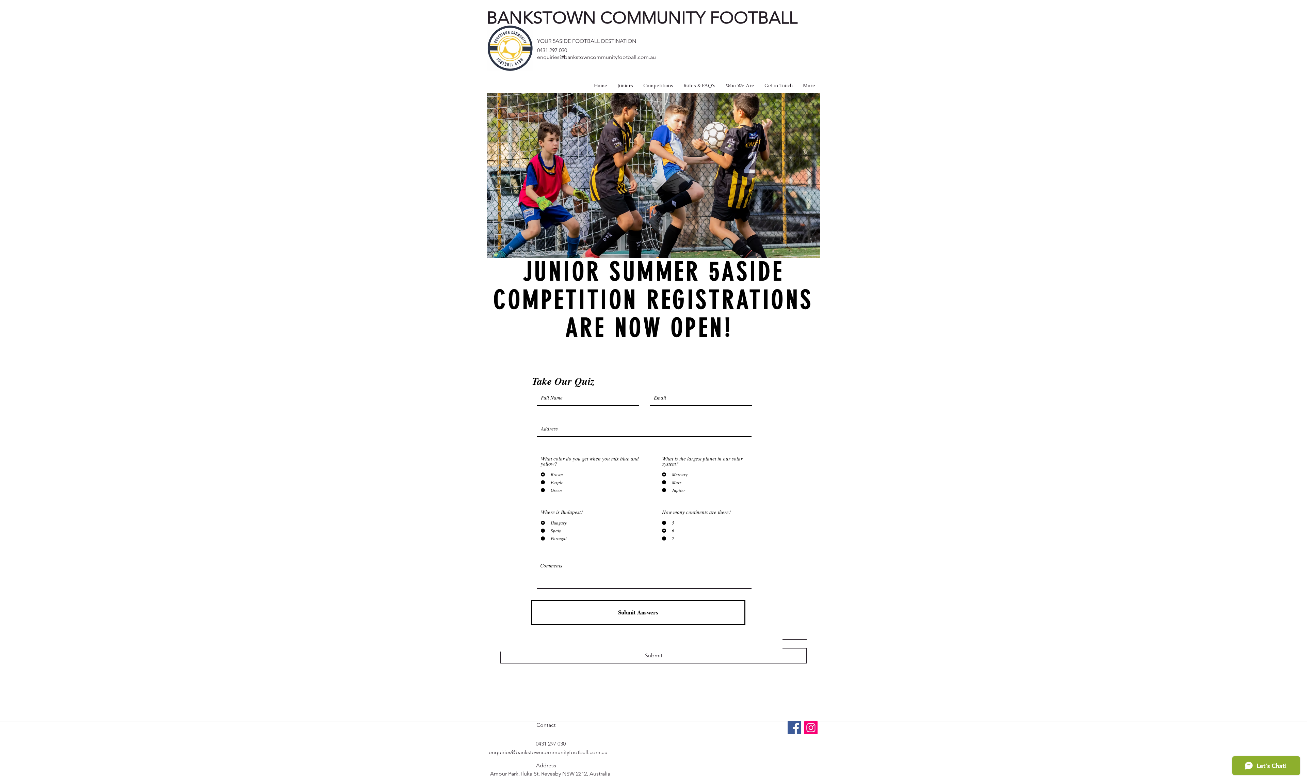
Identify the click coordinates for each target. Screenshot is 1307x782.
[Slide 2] (648, 249)
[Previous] (497, 175)
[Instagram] (811, 727)
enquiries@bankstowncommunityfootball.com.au (596, 57)
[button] (625, 85)
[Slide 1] (639, 249)
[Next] (809, 175)
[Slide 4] (668, 249)
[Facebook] (794, 727)
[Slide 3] (658, 249)
